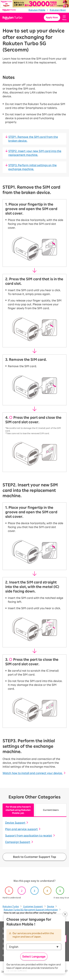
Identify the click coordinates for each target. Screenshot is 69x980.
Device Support (15, 822)
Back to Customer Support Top (34, 857)
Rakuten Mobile (37, 10)
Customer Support (33, 906)
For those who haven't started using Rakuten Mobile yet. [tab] (18, 810)
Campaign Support (17, 842)
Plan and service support (21, 829)
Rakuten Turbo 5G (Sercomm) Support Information (31, 910)
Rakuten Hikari (58, 10)
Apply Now (52, 17)
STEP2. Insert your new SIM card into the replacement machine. (34, 153)
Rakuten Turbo (11, 906)
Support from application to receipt (28, 835)
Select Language (33, 956)
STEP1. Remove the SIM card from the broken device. (33, 139)
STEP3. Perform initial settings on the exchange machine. (32, 167)
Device (50, 906)
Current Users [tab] (50, 810)
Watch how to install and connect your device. (33, 773)
